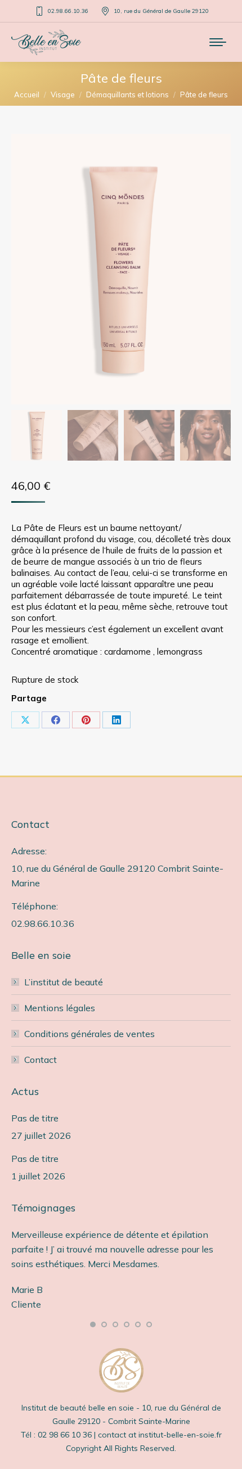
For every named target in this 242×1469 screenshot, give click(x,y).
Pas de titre (35, 1118)
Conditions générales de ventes (89, 1033)
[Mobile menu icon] (218, 42)
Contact (40, 1059)
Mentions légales (59, 1007)
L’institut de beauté (63, 982)
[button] (93, 1324)
